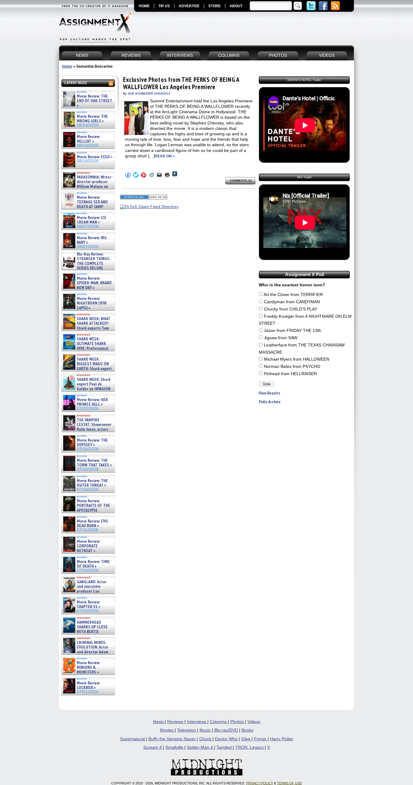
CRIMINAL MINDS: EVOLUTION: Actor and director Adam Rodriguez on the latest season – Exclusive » (85, 652)
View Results (269, 393)
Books (247, 730)
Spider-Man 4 (200, 747)
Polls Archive (270, 402)
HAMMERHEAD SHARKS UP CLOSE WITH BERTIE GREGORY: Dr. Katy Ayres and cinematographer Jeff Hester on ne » (87, 634)
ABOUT (235, 6)
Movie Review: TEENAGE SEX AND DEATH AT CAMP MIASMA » (85, 204)
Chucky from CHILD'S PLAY (290, 309)
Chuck (206, 739)
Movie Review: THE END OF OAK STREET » (94, 101)
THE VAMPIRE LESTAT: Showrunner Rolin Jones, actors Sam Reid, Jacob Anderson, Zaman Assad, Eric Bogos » (87, 429)
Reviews (175, 721)
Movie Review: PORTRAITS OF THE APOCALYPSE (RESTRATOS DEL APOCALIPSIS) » (86, 510)
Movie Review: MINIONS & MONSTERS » (88, 667)
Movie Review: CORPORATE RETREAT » (88, 546)
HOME (144, 6)
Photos (237, 721)
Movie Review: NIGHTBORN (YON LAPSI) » (91, 303)
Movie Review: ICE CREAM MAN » (91, 220)
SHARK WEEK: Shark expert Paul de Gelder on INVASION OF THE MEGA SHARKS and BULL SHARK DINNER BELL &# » (87, 391)
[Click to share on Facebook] (128, 175)
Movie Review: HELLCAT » (88, 139)
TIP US (164, 6)
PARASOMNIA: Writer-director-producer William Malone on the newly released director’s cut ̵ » (87, 186)
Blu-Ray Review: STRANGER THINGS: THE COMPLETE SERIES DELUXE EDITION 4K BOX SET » (86, 263)
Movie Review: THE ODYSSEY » (92, 442)
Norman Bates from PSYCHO (292, 366)
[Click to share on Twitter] (135, 175)
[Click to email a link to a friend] (159, 175)
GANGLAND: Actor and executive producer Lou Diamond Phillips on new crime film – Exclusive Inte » (87, 591)
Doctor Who (227, 739)
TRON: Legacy (250, 747)
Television (187, 730)
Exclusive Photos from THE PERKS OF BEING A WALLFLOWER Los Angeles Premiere (181, 83)
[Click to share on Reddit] (151, 175)
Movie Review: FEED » (94, 157)
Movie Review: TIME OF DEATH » (93, 564)
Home (67, 66)
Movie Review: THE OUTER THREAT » (92, 483)
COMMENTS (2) (241, 180)
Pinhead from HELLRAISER (290, 374)
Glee (246, 739)
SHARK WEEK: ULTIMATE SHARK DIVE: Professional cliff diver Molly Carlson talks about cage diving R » (87, 348)
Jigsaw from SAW (280, 338)
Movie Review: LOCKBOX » (88, 685)
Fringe (261, 739)
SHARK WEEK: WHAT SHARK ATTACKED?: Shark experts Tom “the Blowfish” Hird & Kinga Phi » (86, 328)
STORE (214, 6)
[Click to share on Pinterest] (143, 175)
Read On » (165, 156)
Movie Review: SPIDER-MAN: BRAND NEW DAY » (94, 283)
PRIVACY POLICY (259, 783)
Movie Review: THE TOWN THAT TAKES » (94, 463)
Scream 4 (153, 747)
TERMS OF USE (289, 783)
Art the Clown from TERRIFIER (293, 294)
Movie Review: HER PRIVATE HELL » (92, 402)
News (159, 721)
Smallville (174, 747)
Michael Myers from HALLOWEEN (296, 359)
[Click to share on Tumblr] (174, 174)
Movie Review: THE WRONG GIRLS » (92, 119)
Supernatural (133, 739)
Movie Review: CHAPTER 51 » (88, 604)
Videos (253, 721)
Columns (219, 721)
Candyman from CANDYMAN (292, 302)
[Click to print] (167, 175)
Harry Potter (281, 739)
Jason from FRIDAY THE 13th (292, 330)
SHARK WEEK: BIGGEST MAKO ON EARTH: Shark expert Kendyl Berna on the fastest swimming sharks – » (87, 368)
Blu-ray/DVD (226, 730)
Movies (167, 730)
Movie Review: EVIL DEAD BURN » (92, 523)
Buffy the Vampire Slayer (172, 739)
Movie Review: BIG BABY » (92, 240)
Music (206, 730)
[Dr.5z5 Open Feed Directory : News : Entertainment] (149, 206)
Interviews (197, 721)
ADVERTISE (189, 6)
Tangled (224, 747)
